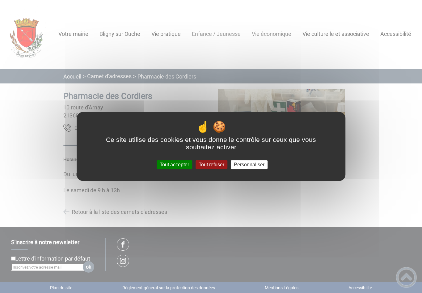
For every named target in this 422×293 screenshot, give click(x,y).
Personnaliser (249, 164)
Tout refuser (211, 164)
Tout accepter (174, 164)
